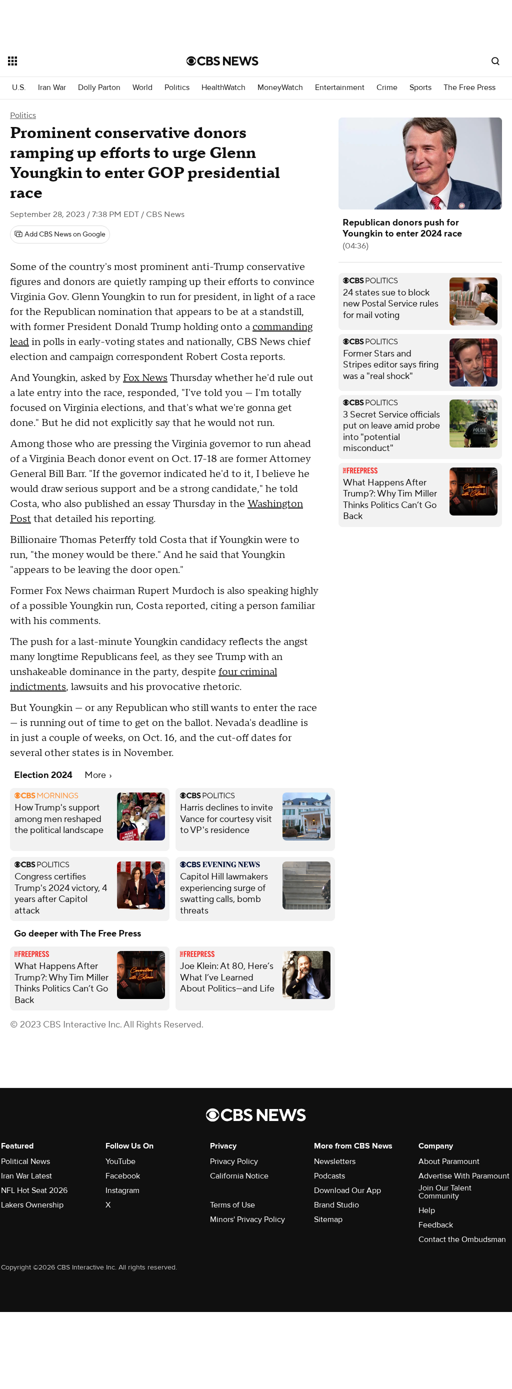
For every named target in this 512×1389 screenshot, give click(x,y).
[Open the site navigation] (79, 61)
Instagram (123, 1190)
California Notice (239, 1176)
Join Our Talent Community (445, 1192)
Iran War (52, 87)
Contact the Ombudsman (462, 1240)
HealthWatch (224, 87)
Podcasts (329, 1176)
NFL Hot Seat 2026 (34, 1190)
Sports (421, 87)
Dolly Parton (99, 87)
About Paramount (449, 1162)
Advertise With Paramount (464, 1176)
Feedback (435, 1225)
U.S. (19, 87)
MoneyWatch (280, 87)
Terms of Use (232, 1205)
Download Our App (347, 1190)
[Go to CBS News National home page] (222, 61)
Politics (177, 87)
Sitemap (328, 1220)
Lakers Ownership (32, 1205)
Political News (25, 1162)
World (142, 87)
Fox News (145, 378)
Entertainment (339, 87)
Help (426, 1210)
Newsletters (335, 1162)
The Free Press (470, 87)
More (96, 775)
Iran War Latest (26, 1176)
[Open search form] (495, 61)
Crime (387, 87)
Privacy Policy (234, 1162)
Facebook (123, 1176)
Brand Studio (336, 1205)
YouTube (121, 1162)
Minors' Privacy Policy (247, 1220)
